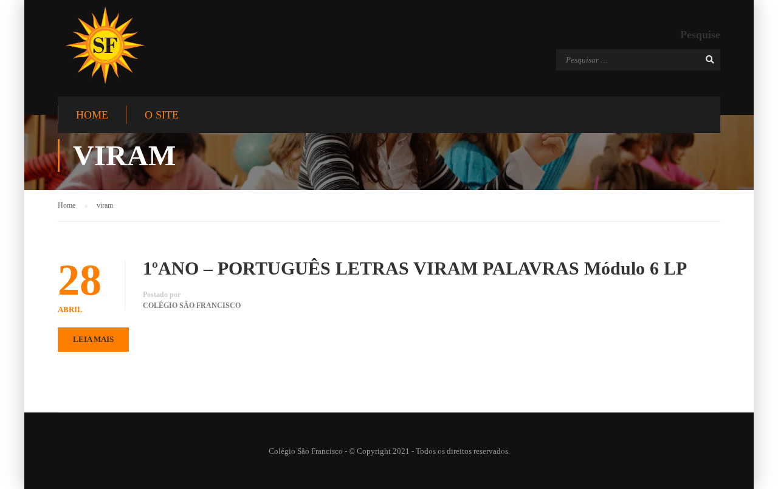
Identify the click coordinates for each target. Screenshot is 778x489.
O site (162, 115)
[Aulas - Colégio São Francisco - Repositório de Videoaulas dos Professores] (105, 45)
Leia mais (93, 339)
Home (92, 115)
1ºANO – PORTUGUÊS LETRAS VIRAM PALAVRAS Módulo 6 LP (415, 268)
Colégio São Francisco (192, 305)
